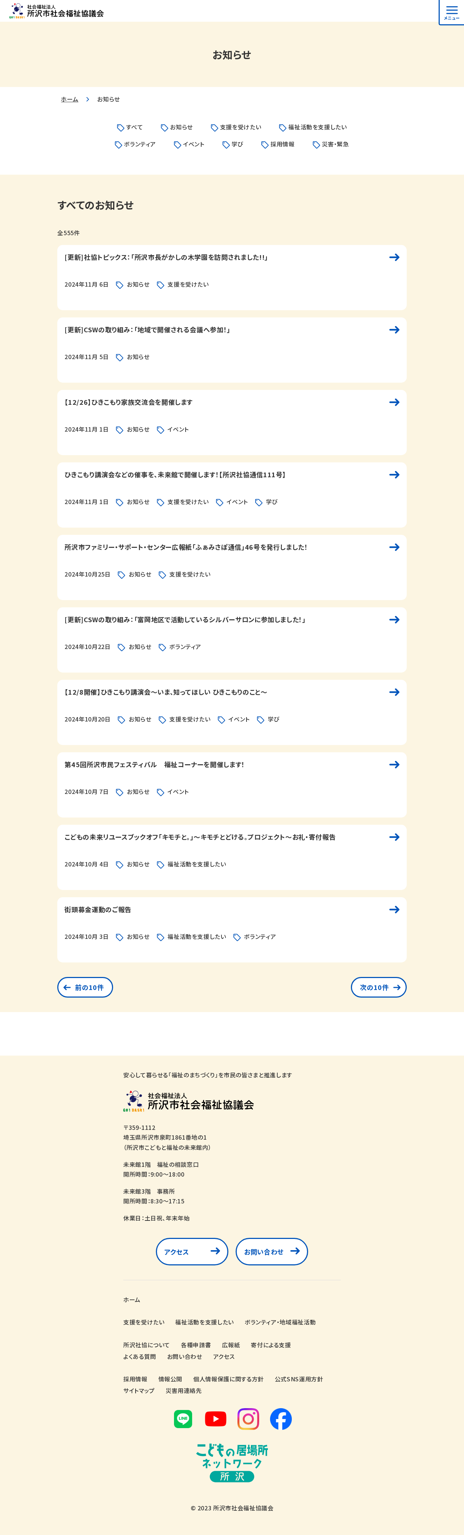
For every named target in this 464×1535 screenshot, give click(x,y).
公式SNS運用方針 (299, 1378)
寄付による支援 (271, 1344)
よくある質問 (139, 1356)
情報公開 (170, 1378)
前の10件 (89, 987)
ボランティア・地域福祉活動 (280, 1322)
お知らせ (181, 126)
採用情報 (282, 144)
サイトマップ (139, 1390)
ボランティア (140, 144)
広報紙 (231, 1344)
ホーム (69, 99)
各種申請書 (196, 1344)
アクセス (176, 1251)
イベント (193, 144)
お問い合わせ (264, 1251)
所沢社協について (146, 1344)
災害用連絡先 (184, 1390)
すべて (134, 126)
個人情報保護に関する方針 (228, 1378)
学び (237, 144)
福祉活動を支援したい (317, 126)
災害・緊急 (335, 144)
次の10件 (374, 987)
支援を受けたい (240, 126)
